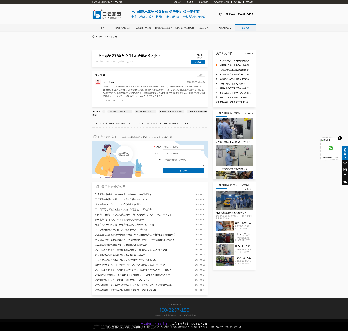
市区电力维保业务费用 (145, 111)
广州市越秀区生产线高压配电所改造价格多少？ (163, 123)
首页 (103, 28)
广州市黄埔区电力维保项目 (119, 111)
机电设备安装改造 (143, 28)
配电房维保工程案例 (163, 28)
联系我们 (249, 2)
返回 (186, 123)
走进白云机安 (204, 28)
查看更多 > (249, 54)
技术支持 (190, 2)
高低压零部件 (203, 2)
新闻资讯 (237, 2)
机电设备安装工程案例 (184, 28)
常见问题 (245, 28)
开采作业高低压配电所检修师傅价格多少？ (114, 123)
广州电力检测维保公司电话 (171, 111)
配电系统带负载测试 (221, 2)
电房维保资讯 (225, 28)
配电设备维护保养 (123, 28)
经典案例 (177, 2)
